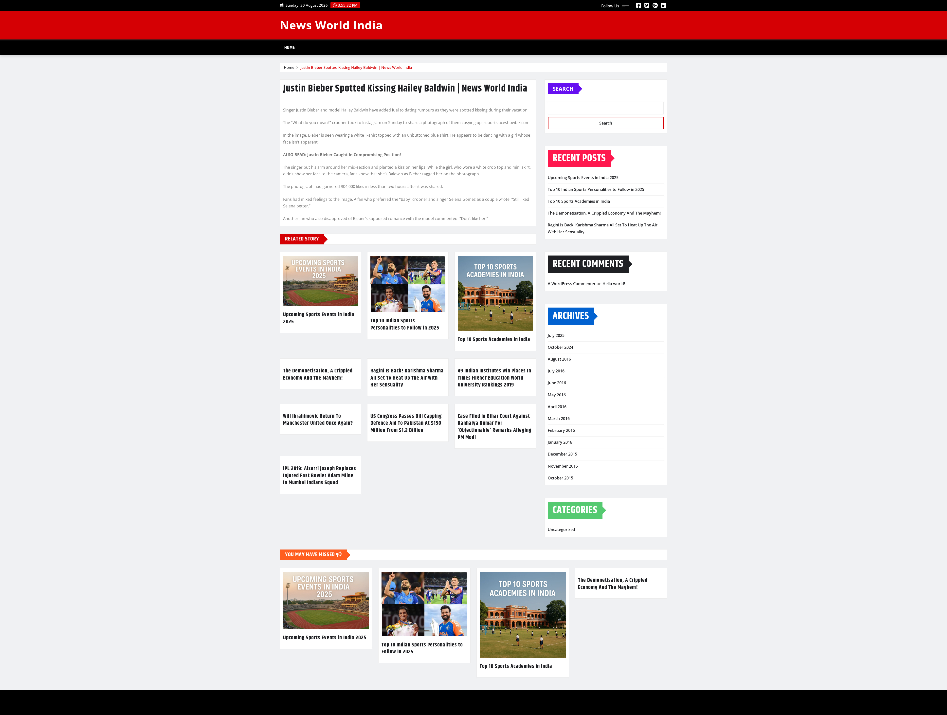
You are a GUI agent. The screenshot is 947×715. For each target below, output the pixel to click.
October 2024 (560, 347)
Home (289, 47)
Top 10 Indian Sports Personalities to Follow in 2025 (404, 324)
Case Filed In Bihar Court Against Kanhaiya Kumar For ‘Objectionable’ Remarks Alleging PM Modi (494, 427)
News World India (331, 25)
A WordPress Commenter (572, 283)
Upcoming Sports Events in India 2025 (318, 318)
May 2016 (557, 395)
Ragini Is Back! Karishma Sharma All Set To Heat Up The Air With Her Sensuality (407, 378)
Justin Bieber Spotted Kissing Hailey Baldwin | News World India (356, 67)
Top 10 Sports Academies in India (494, 339)
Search (563, 88)
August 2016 (559, 359)
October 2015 (560, 478)
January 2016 (560, 442)
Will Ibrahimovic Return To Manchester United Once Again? (318, 420)
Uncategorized (561, 529)
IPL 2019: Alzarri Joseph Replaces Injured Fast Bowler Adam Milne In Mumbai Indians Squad (319, 475)
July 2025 (556, 335)
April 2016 (557, 406)
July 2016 (556, 371)
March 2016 (559, 418)
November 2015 (563, 466)
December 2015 (562, 454)
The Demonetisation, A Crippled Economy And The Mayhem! (318, 374)
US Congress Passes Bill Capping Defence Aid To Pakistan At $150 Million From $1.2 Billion (406, 423)
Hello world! (613, 283)
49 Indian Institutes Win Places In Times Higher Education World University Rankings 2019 (494, 378)
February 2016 (561, 430)
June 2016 (557, 382)
